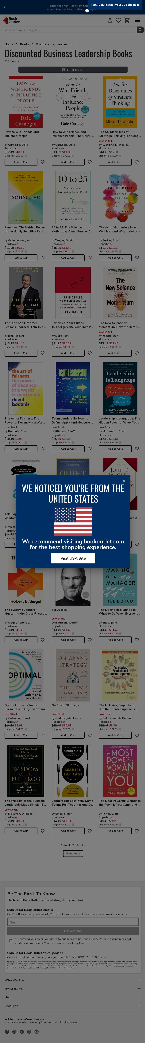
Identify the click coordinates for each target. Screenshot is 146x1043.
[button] (115, 5)
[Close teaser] (87, 11)
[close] (124, 481)
